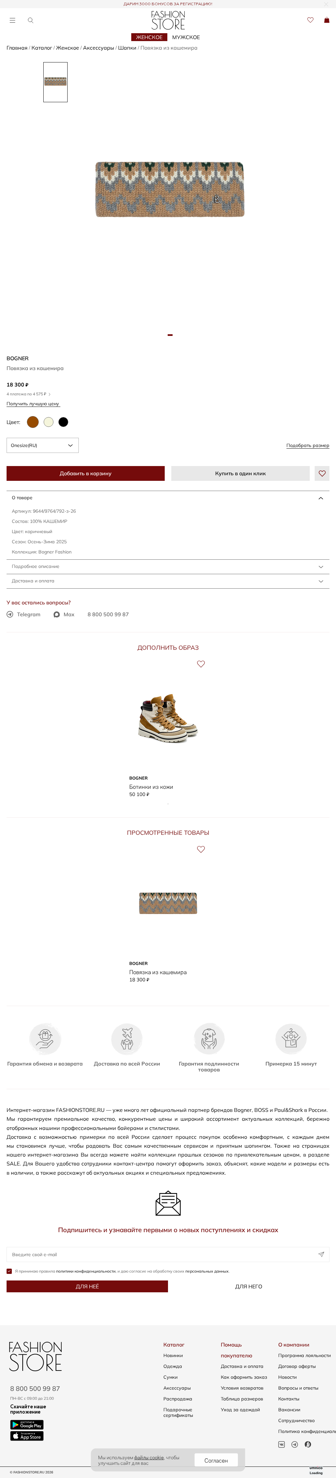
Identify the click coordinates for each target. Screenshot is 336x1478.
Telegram (28, 614)
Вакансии (289, 1410)
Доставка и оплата (33, 581)
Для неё (87, 1286)
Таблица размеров (242, 1399)
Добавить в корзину (86, 473)
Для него (248, 1286)
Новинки (173, 1355)
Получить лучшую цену (33, 403)
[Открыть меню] (12, 20)
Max (69, 614)
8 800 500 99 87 (108, 614)
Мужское (186, 37)
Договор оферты (297, 1366)
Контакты (288, 1399)
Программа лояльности (304, 1355)
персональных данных (207, 1271)
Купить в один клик (240, 473)
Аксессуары (177, 1388)
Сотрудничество (296, 1420)
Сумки (170, 1377)
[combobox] (43, 445)
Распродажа (177, 1399)
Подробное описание (35, 566)
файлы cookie (149, 1457)
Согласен (216, 1460)
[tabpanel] (170, 193)
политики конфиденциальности (86, 1271)
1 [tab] (168, 804)
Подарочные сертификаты (178, 1412)
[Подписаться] (321, 1254)
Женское (149, 37)
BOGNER (18, 358)
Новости (287, 1377)
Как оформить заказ (244, 1377)
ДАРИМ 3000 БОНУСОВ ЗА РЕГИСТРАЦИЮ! (168, 4)
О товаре (22, 498)
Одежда (172, 1366)
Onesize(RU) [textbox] (24, 445)
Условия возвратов (242, 1388)
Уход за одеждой (240, 1410)
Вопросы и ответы (298, 1388)
